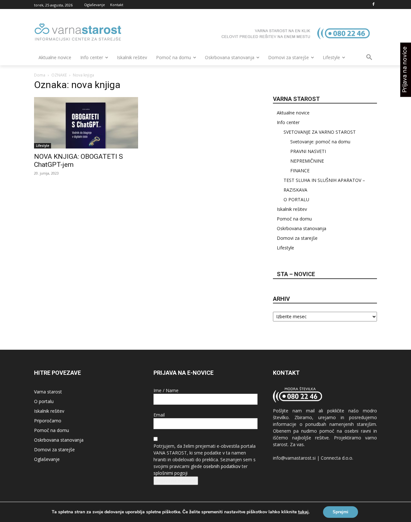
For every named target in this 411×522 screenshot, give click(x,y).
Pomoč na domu (294, 219)
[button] (369, 57)
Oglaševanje (47, 459)
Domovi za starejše (297, 238)
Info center (288, 122)
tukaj (303, 512)
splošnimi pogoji (170, 473)
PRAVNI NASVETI (308, 151)
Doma (39, 75)
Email (159, 415)
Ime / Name (166, 390)
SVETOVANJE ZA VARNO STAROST (320, 132)
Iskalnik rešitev (292, 209)
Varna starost (48, 392)
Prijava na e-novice (176, 481)
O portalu (44, 401)
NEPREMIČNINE (307, 161)
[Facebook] (373, 4)
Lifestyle (42, 145)
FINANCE (300, 170)
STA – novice (296, 274)
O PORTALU (296, 199)
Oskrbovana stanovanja (301, 228)
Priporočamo (47, 421)
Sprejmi (340, 512)
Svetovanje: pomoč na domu (320, 142)
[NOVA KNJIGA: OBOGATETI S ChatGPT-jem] (86, 122)
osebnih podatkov (221, 466)
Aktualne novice (293, 113)
